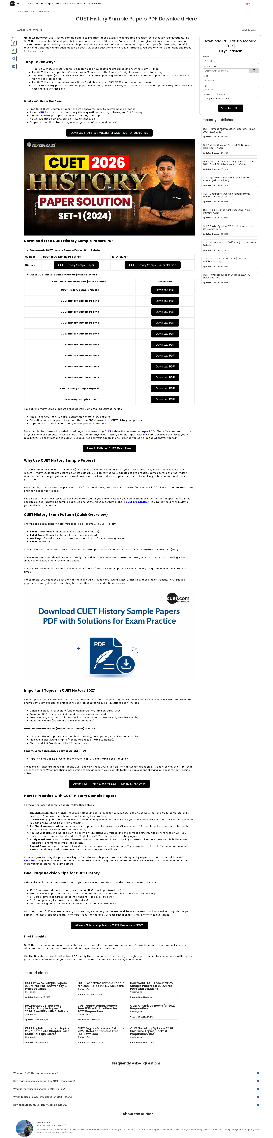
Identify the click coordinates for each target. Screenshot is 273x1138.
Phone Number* (210, 66)
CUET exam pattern (52, 112)
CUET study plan (50, 85)
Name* (206, 56)
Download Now (231, 108)
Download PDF (165, 289)
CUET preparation (137, 502)
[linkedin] (14, 67)
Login (247, 3)
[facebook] (14, 44)
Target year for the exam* (215, 94)
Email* (206, 76)
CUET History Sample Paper (76, 265)
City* (205, 85)
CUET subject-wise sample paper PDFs (130, 431)
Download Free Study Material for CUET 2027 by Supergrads (109, 132)
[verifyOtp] (254, 70)
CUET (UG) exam (141, 549)
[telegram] (14, 60)
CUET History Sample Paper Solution (152, 265)
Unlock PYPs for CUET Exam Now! (109, 448)
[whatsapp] (14, 52)
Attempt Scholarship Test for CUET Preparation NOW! (109, 925)
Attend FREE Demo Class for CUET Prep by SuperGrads (109, 783)
